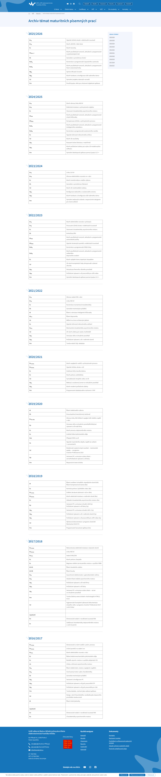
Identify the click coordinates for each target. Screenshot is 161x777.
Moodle (95, 4)
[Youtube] (67, 4)
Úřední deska (69, 9)
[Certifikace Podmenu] (87, 9)
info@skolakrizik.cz (37, 750)
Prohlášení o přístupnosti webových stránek (120, 742)
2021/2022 (112, 50)
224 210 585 (35, 747)
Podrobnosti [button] (151, 775)
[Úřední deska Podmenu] (74, 9)
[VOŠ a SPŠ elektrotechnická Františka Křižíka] (41, 4)
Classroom (103, 4)
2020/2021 (112, 53)
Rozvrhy (111, 4)
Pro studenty (112, 9)
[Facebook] (73, 4)
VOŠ (101, 9)
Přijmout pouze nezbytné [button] (137, 775)
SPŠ (93, 9)
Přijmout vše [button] (123, 775)
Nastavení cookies (114, 738)
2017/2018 (112, 62)
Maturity (38, 13)
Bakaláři (87, 4)
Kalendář (128, 4)
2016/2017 (112, 65)
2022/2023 (112, 47)
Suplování (120, 4)
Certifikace (82, 9)
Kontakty (125, 9)
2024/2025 (112, 40)
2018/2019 (112, 59)
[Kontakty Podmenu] (129, 9)
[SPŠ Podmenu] (95, 9)
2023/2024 (112, 44)
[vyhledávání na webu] (78, 4)
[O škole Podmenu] (60, 9)
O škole (56, 9)
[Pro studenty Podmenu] (118, 9)
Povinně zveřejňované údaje (118, 749)
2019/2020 (112, 56)
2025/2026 (112, 37)
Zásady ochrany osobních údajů (119, 746)
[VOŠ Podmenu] (104, 9)
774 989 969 (35, 744)
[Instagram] (70, 4)
